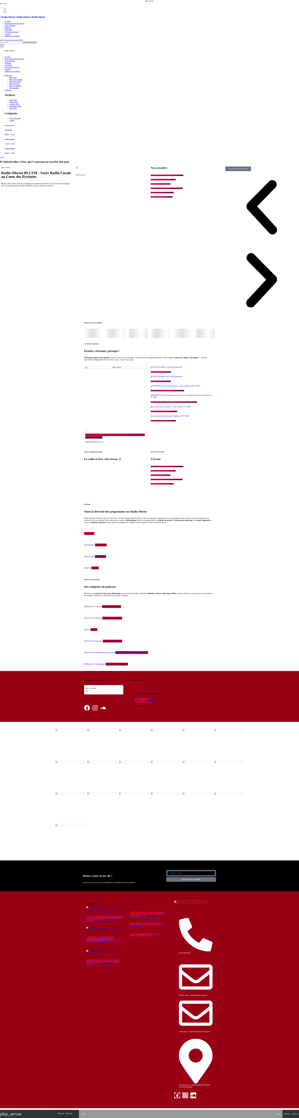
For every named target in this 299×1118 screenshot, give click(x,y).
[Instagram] (5, 10)
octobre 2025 (14, 104)
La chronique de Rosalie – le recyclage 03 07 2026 (164, 411)
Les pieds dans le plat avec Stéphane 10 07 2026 (163, 420)
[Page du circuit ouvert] (76, 1114)
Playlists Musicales (10, 139)
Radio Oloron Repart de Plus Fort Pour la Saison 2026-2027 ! (167, 175)
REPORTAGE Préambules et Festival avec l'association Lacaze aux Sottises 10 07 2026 (174, 402)
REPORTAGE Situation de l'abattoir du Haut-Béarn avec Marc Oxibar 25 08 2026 (104, 941)
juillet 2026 (13, 102)
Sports (11, 120)
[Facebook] (5, 12)
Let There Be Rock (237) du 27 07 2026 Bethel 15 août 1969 (103, 962)
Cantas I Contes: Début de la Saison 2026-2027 (163, 179)
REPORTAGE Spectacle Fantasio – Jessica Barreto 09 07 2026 (167, 390)
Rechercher (29, 42)
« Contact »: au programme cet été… (160, 184)
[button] (261, 207)
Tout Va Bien (8, 130)
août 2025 (13, 108)
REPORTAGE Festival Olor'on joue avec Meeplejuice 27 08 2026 (104, 918)
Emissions (139, 694)
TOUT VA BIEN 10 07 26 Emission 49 (161, 381)
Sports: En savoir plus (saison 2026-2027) (162, 197)
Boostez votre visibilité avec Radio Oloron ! (162, 192)
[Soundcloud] (5, 8)
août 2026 (13, 100)
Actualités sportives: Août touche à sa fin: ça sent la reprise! (167, 188)
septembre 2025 (15, 106)
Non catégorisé (15, 118)
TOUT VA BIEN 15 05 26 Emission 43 (161, 372)
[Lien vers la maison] (22, 17)
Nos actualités (159, 167)
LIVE (16, 40)
